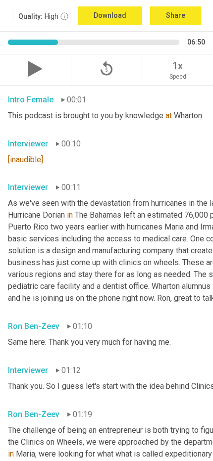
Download (110, 15)
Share (175, 15)
